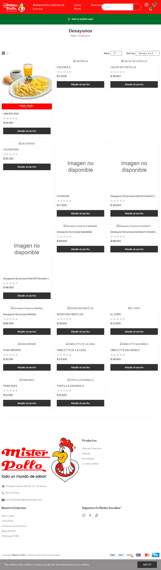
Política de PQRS (10, 536)
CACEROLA (64, 67)
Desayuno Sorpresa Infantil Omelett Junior (134, 196)
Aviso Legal (8, 515)
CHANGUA (63, 196)
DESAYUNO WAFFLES (70, 314)
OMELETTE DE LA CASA (71, 350)
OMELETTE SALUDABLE (125, 350)
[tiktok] (96, 515)
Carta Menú (77, 7)
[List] (8, 53)
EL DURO (115, 314)
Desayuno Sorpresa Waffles (19, 314)
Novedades (88, 458)
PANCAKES (10, 385)
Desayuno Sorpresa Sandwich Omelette (134, 231)
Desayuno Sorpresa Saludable (74, 231)
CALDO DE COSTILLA (123, 67)
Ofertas (86, 453)
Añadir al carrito (26, 131)
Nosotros (97, 5)
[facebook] (90, 515)
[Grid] (3, 53)
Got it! (147, 564)
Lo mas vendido (90, 463)
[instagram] (83, 515)
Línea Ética (7, 520)
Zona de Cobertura (92, 448)
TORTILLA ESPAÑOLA (70, 385)
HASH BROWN (12, 350)
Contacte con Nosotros (14, 526)
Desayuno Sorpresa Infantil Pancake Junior (27, 278)
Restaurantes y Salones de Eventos (48, 7)
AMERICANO (11, 113)
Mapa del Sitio (9, 531)
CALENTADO (11, 149)
